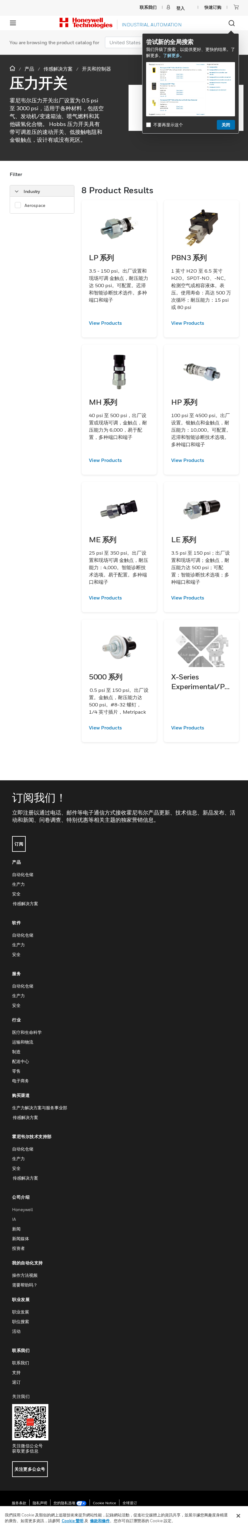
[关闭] (238, 1515)
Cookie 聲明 (72, 1520)
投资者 (18, 1248)
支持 (16, 1372)
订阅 (19, 843)
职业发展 (20, 1311)
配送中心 (20, 1061)
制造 (16, 1051)
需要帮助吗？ (25, 1284)
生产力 (18, 884)
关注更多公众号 (30, 1469)
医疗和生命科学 (27, 1032)
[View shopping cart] (236, 7)
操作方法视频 (25, 1275)
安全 (16, 893)
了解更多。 (173, 55)
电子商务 (20, 1080)
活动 (16, 1331)
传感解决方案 (25, 903)
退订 (16, 1382)
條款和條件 (100, 1520)
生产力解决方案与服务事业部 (39, 1107)
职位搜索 (20, 1321)
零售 (16, 1071)
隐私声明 (40, 1503)
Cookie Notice (104, 1503)
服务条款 (19, 1503)
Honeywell (22, 1209)
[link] (119, 323)
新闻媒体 (20, 1238)
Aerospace (34, 205)
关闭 (226, 124)
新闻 (16, 1228)
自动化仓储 (22, 874)
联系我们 (20, 1362)
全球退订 (129, 1503)
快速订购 (212, 7)
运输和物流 (22, 1041)
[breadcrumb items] (13, 68)
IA (14, 1219)
